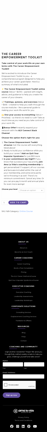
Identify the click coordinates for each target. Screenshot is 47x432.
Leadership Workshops (23, 300)
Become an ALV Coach (23, 252)
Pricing (23, 272)
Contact (24, 341)
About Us (23, 248)
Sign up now (11, 395)
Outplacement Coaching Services (23, 316)
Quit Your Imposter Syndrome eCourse (24, 280)
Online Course (26, 211)
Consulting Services (23, 312)
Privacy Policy (23, 417)
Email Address (9, 373)
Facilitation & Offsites (23, 321)
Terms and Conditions (23, 420)
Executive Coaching (23, 292)
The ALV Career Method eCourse (23, 276)
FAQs (23, 337)
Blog (23, 333)
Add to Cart (18, 202)
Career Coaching (23, 264)
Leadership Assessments (23, 296)
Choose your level (9, 189)
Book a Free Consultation (23, 268)
